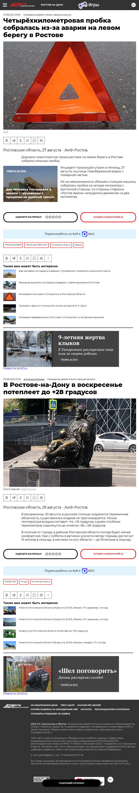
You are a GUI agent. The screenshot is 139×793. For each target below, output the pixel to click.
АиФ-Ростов (29, 489)
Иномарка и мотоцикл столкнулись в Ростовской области (52, 294)
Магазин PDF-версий (89, 705)
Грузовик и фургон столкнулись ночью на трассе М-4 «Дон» (53, 305)
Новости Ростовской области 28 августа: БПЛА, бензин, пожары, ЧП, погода (62, 642)
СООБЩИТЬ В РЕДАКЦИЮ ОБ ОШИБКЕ (50, 714)
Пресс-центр (68, 705)
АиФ (5, 132)
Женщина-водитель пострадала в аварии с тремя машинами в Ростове (59, 282)
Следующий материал (71, 783)
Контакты (86, 709)
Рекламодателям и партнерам (112, 709)
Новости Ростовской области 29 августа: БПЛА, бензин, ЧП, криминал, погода (63, 619)
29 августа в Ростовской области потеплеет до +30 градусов (53, 631)
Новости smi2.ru (15, 368)
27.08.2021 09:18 (11, 14)
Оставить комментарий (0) (108, 217)
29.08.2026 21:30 (12, 379)
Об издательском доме (44, 705)
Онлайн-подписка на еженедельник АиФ (54, 709)
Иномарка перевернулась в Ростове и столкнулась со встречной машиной (61, 317)
